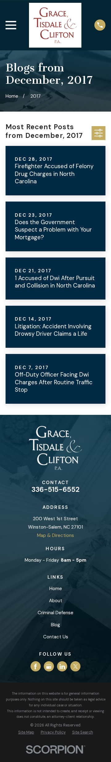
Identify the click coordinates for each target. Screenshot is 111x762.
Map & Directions (55, 535)
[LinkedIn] (62, 666)
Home (55, 588)
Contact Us (55, 637)
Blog (55, 625)
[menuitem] (26, 732)
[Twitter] (75, 666)
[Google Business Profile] (48, 666)
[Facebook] (35, 666)
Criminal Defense (55, 613)
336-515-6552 (55, 489)
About (55, 601)
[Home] (55, 25)
